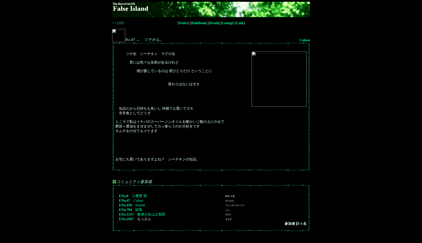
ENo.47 (124, 200)
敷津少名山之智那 (151, 214)
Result (214, 23)
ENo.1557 (126, 214)
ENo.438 (125, 205)
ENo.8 (123, 196)
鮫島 (138, 210)
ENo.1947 (126, 219)
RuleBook (198, 23)
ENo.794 (125, 210)
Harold (140, 205)
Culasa (305, 40)
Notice (183, 23)
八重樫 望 (139, 196)
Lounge (227, 23)
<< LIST (118, 23)
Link (240, 23)
